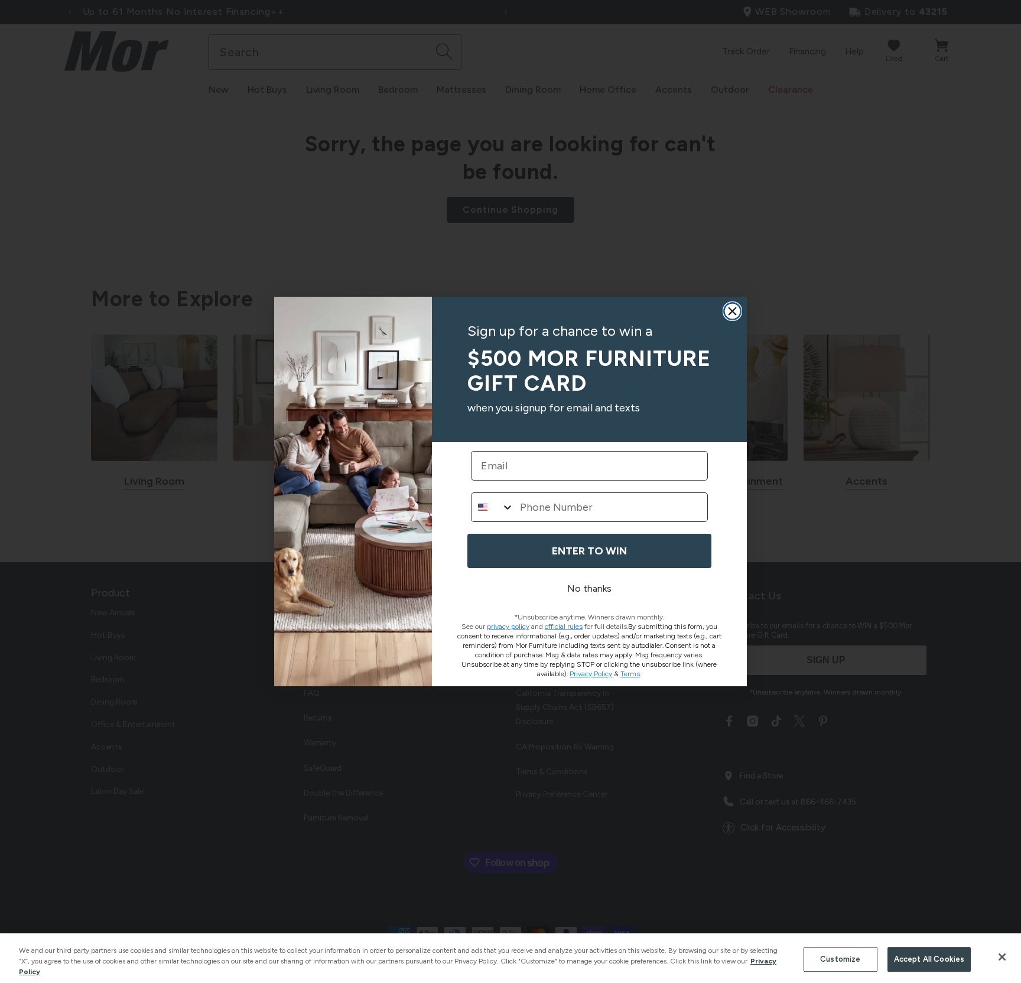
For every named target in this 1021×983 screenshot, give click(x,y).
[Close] (1002, 957)
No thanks (589, 588)
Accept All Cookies (929, 959)
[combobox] (493, 507)
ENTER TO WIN (589, 550)
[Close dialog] (732, 311)
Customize (840, 959)
